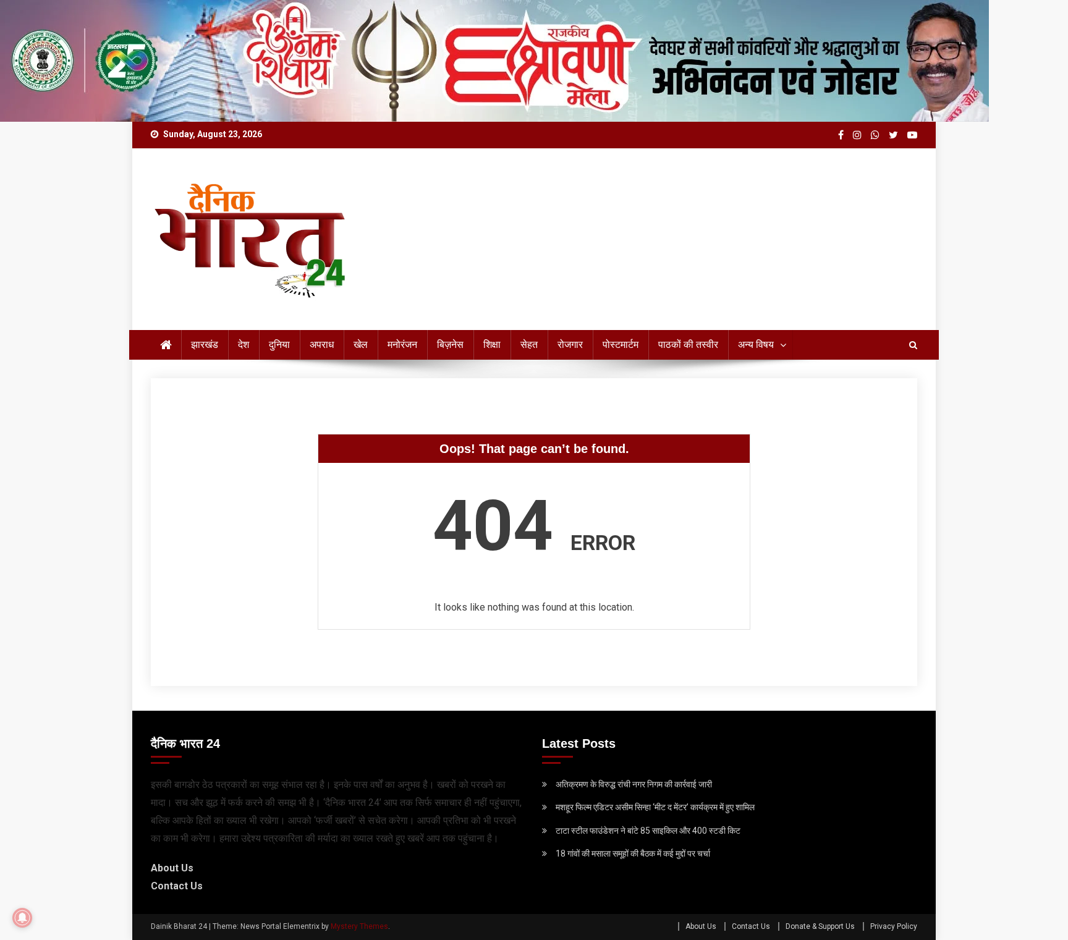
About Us (172, 868)
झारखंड (204, 344)
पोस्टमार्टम (620, 344)
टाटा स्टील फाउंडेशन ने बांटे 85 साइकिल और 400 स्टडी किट (648, 831)
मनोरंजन (402, 344)
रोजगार (570, 344)
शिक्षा (492, 344)
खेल (361, 344)
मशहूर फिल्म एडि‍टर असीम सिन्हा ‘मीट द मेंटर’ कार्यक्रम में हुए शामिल (655, 807)
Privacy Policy (893, 926)
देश (243, 344)
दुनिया (279, 344)
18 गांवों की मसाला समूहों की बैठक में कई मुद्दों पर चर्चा (633, 853)
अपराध (322, 344)
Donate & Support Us (820, 926)
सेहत (529, 344)
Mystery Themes (359, 926)
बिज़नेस (450, 344)
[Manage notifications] (22, 918)
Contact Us (177, 886)
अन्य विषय (756, 344)
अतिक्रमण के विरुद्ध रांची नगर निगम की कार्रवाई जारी (634, 784)
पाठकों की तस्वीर (688, 344)
